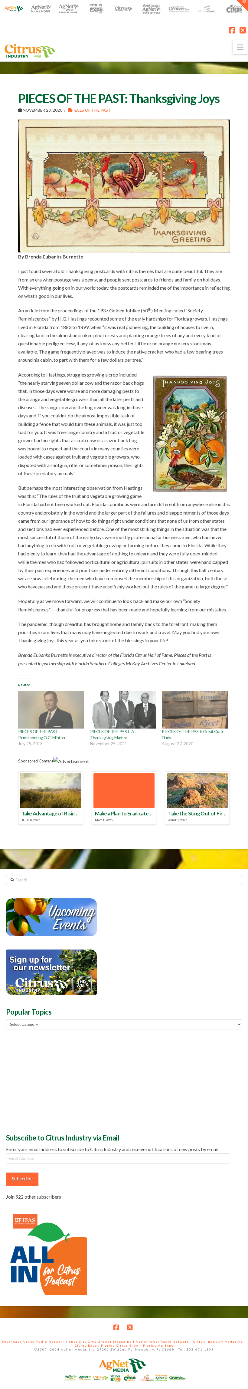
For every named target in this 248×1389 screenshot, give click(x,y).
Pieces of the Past (91, 110)
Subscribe (22, 1178)
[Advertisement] (51, 1080)
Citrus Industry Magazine (218, 1341)
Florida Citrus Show (120, 1345)
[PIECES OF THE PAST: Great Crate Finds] (195, 709)
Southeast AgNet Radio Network (33, 1341)
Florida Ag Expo (158, 1345)
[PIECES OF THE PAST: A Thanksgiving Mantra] (123, 709)
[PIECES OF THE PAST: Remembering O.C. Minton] (51, 709)
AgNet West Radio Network (162, 1341)
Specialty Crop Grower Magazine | (102, 1341)
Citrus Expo (86, 1345)
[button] (240, 47)
